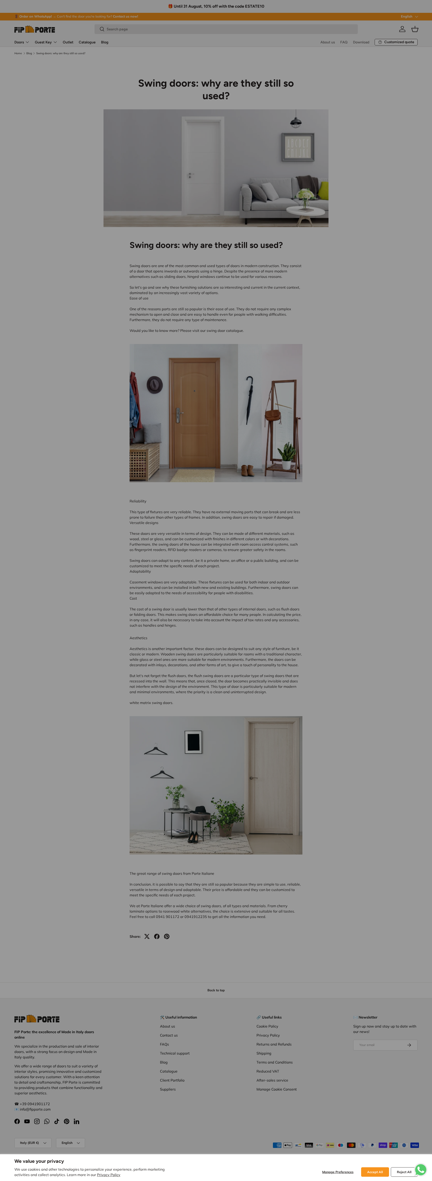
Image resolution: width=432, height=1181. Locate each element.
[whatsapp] (421, 1165)
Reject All (404, 1172)
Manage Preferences (337, 1172)
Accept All (375, 1172)
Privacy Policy (108, 1174)
